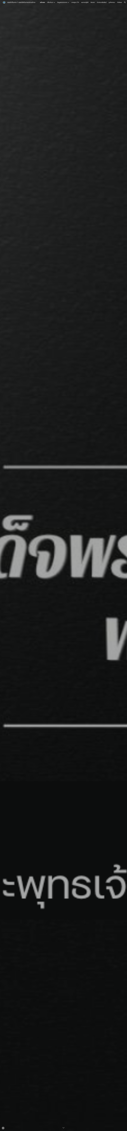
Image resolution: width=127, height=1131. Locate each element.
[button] (125, 2)
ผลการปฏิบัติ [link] (84, 2)
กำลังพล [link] (119, 2)
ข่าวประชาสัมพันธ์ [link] (101, 2)
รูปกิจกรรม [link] (112, 2)
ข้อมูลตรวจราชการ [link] (62, 2)
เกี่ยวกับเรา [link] (50, 2)
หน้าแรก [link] (42, 2)
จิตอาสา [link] (93, 2)
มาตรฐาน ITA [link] (75, 2)
